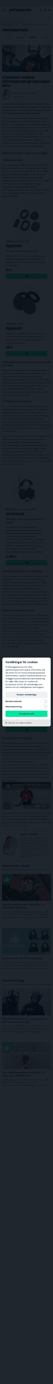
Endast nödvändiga (26, 694)
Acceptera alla (26, 713)
